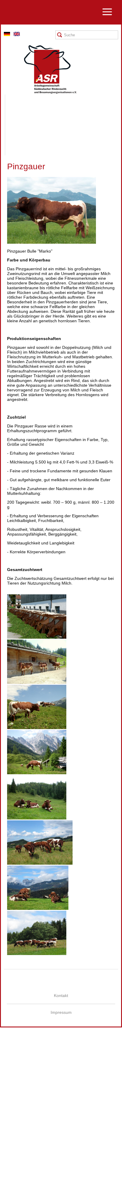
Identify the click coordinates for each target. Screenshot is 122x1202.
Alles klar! (4, 1188)
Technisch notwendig (9, 1126)
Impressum (61, 1012)
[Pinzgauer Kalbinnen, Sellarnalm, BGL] (36, 818)
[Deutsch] (7, 34)
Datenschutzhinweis (18, 1199)
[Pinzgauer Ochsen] (40, 863)
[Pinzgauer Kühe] (36, 637)
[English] (17, 34)
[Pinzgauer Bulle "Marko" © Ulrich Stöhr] (51, 242)
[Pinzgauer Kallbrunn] (36, 727)
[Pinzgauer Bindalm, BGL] (36, 682)
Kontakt (61, 995)
